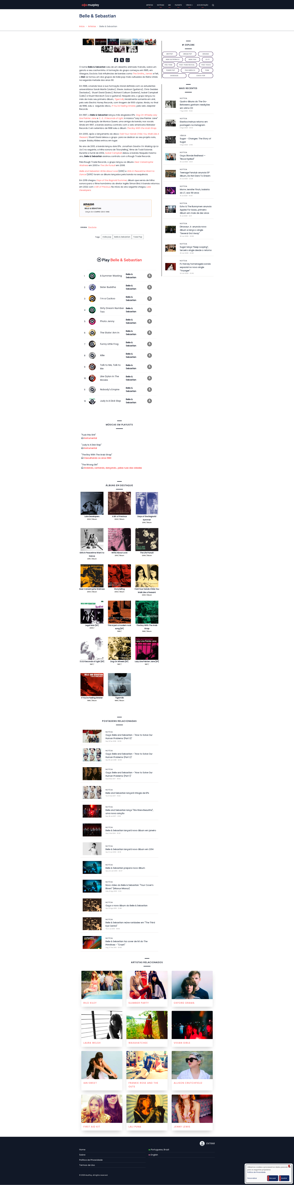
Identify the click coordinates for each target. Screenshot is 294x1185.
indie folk (192, 59)
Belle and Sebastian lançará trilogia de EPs (127, 793)
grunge (205, 54)
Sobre (82, 1154)
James (148, 73)
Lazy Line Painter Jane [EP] (147, 661)
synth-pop (200, 76)
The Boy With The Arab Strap (96, 454)
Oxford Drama (184, 1002)
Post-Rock (206, 65)
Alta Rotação (202, 5)
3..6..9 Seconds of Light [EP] (92, 661)
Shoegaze (174, 76)
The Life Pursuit (147, 552)
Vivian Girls (182, 1042)
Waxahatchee (138, 1042)
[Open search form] (213, 5)
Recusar (272, 1178)
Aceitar (284, 1178)
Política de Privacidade (91, 1159)
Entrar (210, 1143)
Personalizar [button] (252, 1178)
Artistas (149, 5)
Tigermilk (119, 697)
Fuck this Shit (88, 434)
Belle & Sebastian (122, 237)
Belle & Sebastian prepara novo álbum (125, 868)
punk (207, 70)
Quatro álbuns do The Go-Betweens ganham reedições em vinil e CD (195, 105)
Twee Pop (137, 237)
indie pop (107, 237)
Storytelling (119, 589)
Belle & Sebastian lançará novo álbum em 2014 (130, 849)
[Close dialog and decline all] (290, 1166)
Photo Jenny (107, 321)
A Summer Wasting (111, 275)
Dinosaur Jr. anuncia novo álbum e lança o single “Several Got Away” (193, 230)
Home (82, 1149)
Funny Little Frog (109, 344)
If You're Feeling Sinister (92, 697)
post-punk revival (187, 65)
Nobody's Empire (109, 389)
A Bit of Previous (119, 516)
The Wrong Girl (89, 464)
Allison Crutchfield (188, 1083)
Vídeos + (189, 5)
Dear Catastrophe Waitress (92, 589)
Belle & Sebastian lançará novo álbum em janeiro (131, 830)
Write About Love (119, 552)
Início (82, 26)
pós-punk (168, 65)
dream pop (187, 54)
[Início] (90, 5)
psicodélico (190, 70)
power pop (170, 70)
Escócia (92, 227)
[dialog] (269, 1174)
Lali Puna (135, 1126)
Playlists (178, 5)
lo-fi (208, 59)
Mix (169, 5)
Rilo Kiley (90, 1002)
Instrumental (90, 438)
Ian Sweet (90, 1083)
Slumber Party (139, 1002)
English (154, 1154)
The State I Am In (109, 332)
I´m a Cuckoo (107, 298)
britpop (170, 54)
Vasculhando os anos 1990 (97, 458)
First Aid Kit (91, 1126)
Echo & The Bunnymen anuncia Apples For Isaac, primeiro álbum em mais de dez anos (195, 210)
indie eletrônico (172, 59)
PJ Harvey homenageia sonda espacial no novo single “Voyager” (195, 267)
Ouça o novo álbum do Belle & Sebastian (126, 905)
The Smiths (138, 73)
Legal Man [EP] (92, 625)
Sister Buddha (108, 287)
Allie (102, 355)
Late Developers (92, 516)
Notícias (160, 5)
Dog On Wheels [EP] (119, 661)
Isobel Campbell (113, 152)
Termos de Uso (87, 1165)
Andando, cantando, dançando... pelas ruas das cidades (113, 467)
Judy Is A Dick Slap (110, 400)
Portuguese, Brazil (159, 1149)
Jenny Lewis (182, 1126)
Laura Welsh (92, 1042)
